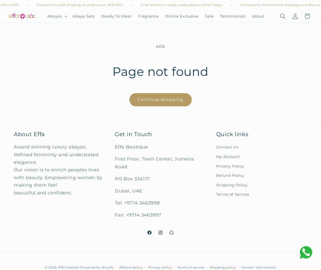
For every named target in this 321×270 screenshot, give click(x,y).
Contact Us (227, 147)
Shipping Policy (232, 185)
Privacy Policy (230, 166)
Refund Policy (230, 175)
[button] (56, 16)
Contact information (259, 267)
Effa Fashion (68, 267)
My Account (228, 156)
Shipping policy (223, 267)
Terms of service (191, 267)
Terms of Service (232, 194)
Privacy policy (160, 267)
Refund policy (131, 267)
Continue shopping (161, 99)
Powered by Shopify (97, 267)
